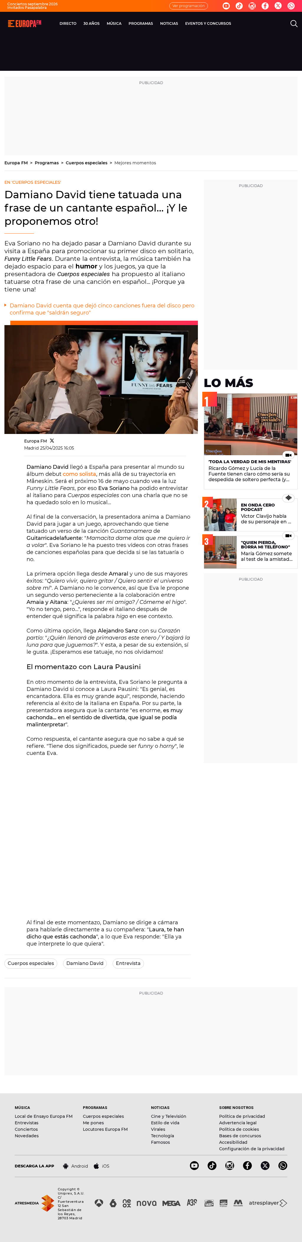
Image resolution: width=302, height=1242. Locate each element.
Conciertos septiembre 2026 (32, 4)
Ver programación (189, 6)
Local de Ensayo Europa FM (44, 1116)
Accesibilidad (233, 1142)
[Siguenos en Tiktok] (239, 5)
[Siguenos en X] (265, 1168)
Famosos (160, 1142)
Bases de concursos (240, 1135)
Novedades (27, 1135)
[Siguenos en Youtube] (226, 5)
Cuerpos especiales (87, 163)
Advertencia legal (238, 1122)
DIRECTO (68, 23)
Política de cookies (239, 1129)
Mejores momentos (135, 163)
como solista (79, 474)
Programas (47, 163)
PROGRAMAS (141, 23)
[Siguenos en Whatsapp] (291, 5)
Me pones (93, 1122)
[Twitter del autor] (52, 441)
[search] (294, 23)
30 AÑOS (91, 23)
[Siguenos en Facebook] (265, 5)
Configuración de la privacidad (252, 1148)
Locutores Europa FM (105, 1129)
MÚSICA (114, 23)
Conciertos (26, 1129)
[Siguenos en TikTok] (212, 1168)
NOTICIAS (169, 23)
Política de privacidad (242, 1116)
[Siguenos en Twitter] (278, 6)
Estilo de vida (165, 1122)
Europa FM (16, 163)
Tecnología (162, 1135)
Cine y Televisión (168, 1116)
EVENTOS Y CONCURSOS (208, 23)
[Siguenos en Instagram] (252, 5)
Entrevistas (26, 1122)
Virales (158, 1129)
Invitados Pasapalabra (27, 7)
